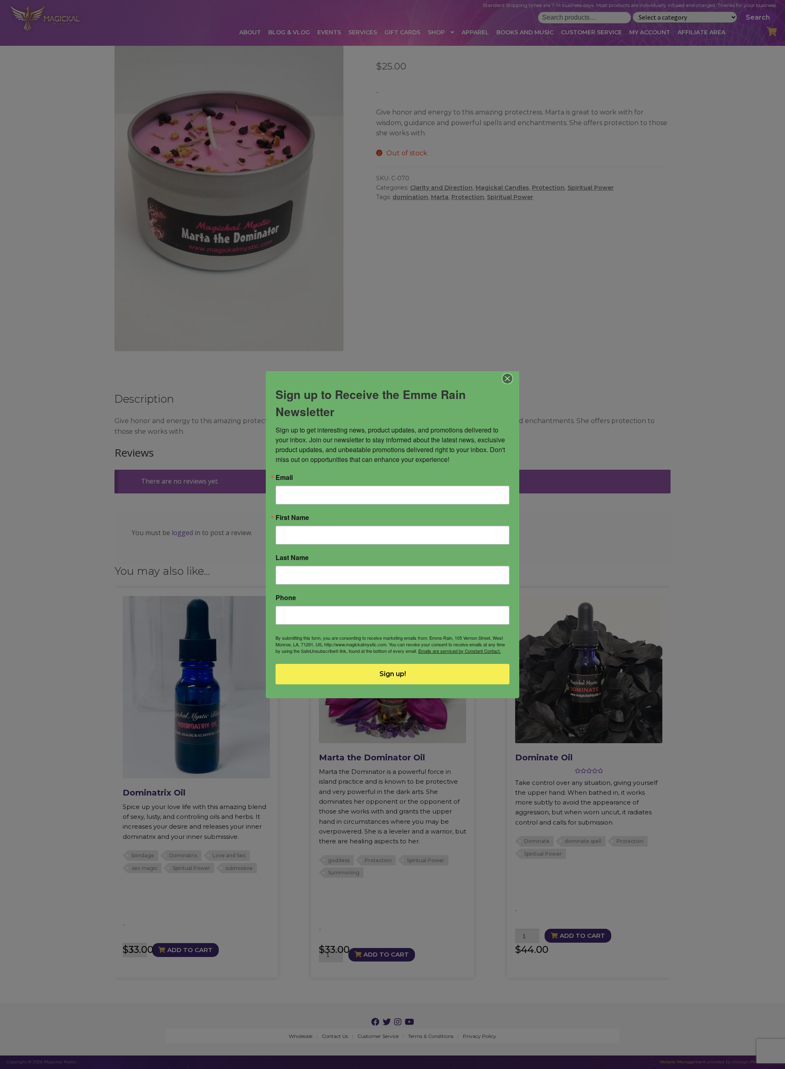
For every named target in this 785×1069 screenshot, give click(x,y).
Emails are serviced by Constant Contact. (459, 651)
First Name (292, 517)
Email (284, 477)
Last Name (292, 557)
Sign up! (392, 674)
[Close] (507, 378)
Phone (286, 597)
